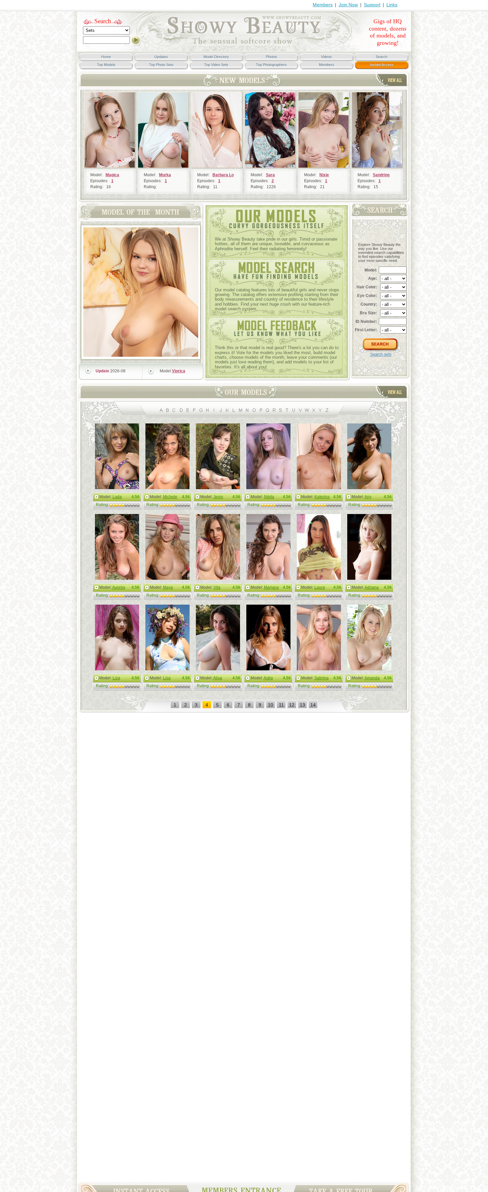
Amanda (372, 678)
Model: (371, 270)
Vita (216, 587)
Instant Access (382, 65)
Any (368, 496)
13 (302, 705)
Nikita (269, 496)
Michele (170, 496)
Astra (268, 678)
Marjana (271, 587)
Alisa (217, 678)
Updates (161, 57)
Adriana (372, 587)
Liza (116, 678)
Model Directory (216, 57)
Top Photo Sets (161, 65)
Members (323, 4)
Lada (117, 496)
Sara (270, 175)
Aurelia (118, 587)
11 (281, 705)
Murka (165, 175)
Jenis (218, 496)
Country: (369, 304)
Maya (168, 587)
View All (395, 80)
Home (106, 57)
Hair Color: (367, 287)
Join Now (348, 4)
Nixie (324, 175)
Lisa (167, 678)
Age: (372, 278)
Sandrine (381, 175)
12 (291, 705)
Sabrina (321, 678)
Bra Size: (368, 313)
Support (372, 4)
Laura (319, 587)
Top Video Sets (216, 65)
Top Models (106, 65)
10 (270, 705)
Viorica (178, 371)
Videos (326, 57)
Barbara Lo (223, 175)
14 (313, 705)
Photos (271, 57)
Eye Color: (367, 295)
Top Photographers (271, 65)
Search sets (380, 354)
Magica (112, 175)
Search (102, 21)
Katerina (322, 496)
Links (391, 4)
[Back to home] (244, 45)
